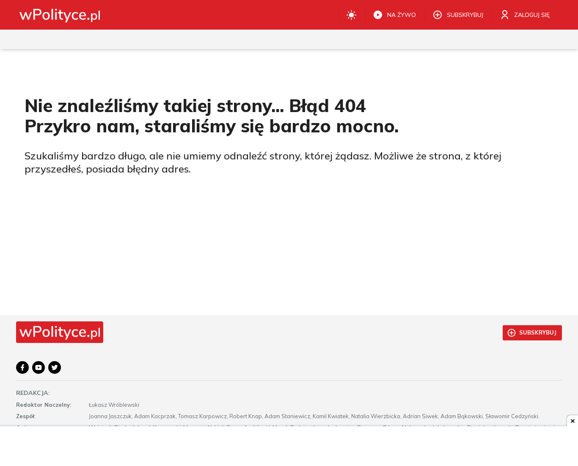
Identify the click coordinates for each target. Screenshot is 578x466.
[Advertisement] (289, 447)
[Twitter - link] (54, 367)
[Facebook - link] (22, 367)
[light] (351, 15)
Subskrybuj (537, 332)
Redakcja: (33, 393)
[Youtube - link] (38, 367)
